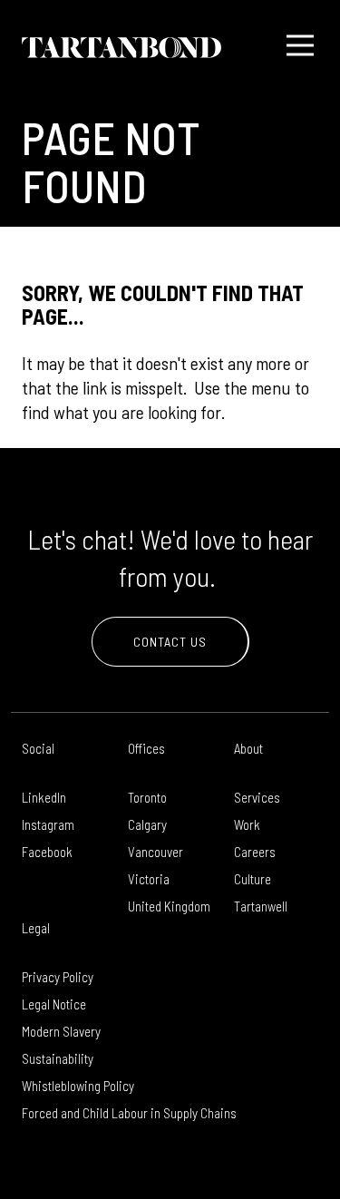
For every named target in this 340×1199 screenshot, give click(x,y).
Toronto (147, 797)
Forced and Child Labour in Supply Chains (129, 1113)
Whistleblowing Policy (78, 1085)
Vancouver (155, 851)
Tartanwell (260, 906)
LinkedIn (44, 797)
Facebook (47, 851)
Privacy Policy (57, 977)
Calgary (147, 824)
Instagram (48, 824)
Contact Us (170, 641)
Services (257, 797)
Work (247, 824)
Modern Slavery (61, 1031)
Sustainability (57, 1058)
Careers (255, 851)
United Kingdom (169, 906)
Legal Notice (54, 1004)
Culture (252, 879)
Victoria (149, 879)
